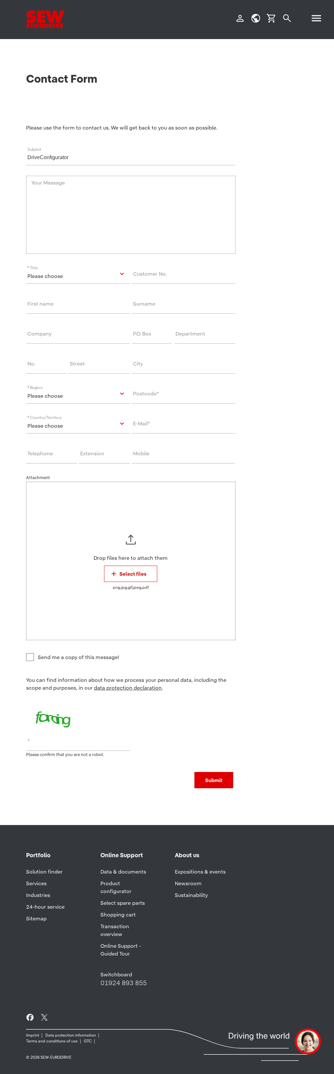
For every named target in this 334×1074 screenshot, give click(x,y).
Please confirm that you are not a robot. (65, 754)
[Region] (78, 394)
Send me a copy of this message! (78, 657)
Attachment (38, 478)
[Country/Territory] (78, 424)
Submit (213, 780)
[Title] (78, 274)
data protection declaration (128, 688)
